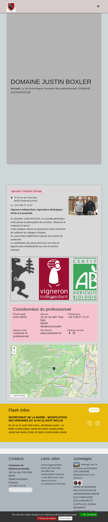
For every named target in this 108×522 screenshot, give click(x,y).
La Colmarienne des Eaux (53, 484)
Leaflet (94, 396)
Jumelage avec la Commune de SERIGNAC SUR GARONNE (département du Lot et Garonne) (85, 471)
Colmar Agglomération (51, 465)
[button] (89, 426)
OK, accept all (89, 514)
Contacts (16, 459)
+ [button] (14, 348)
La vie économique (32, 88)
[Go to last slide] (16, 279)
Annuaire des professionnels (61, 88)
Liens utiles (50, 459)
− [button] (14, 352)
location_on (52, 367)
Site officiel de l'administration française (52, 472)
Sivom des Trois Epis (51, 468)
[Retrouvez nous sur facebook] (69, 333)
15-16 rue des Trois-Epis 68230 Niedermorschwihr (26, 199)
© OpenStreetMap (19, 396)
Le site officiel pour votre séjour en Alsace (52, 479)
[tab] (52, 298)
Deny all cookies (48, 518)
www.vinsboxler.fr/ (51, 333)
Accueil (15, 88)
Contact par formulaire (20, 490)
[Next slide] (92, 279)
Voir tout (94, 410)
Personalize (65, 518)
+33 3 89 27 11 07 (23, 205)
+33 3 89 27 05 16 (17, 486)
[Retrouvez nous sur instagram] (74, 333)
